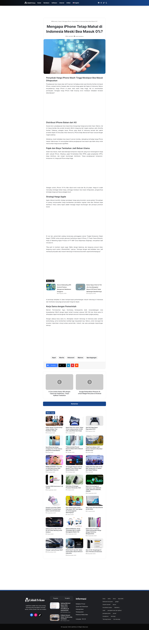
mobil (104, 610)
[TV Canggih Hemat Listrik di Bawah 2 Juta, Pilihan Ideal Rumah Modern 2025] (74, 460)
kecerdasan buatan (107, 607)
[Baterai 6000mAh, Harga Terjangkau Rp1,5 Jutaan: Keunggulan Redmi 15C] (74, 522)
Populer (55, 598)
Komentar (74, 404)
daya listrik (120, 598)
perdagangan (92, 357)
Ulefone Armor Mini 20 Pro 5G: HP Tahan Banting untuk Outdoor (54, 530)
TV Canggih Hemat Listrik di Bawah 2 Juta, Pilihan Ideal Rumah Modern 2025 (74, 468)
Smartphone (105, 616)
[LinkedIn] (68, 365)
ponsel (114, 613)
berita (62, 357)
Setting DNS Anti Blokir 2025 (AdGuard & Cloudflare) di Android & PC (65, 606)
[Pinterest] (72, 365)
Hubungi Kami (79, 609)
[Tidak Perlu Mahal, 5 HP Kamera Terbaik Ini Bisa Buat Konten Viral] (94, 440)
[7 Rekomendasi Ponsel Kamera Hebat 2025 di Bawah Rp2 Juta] (74, 440)
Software (54, 3)
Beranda (55, 21)
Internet (61, 3)
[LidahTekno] (30, 3)
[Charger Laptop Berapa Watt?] (54, 543)
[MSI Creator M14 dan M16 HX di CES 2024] (94, 501)
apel (54, 357)
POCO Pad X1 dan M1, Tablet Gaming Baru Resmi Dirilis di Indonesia (74, 551)
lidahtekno (116, 607)
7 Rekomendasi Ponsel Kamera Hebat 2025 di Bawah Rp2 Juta (74, 448)
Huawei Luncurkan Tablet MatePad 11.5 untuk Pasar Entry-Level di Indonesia (53, 509)
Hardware (46, 3)
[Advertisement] (74, 11)
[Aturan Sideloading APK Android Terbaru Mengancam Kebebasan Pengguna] (51, 287)
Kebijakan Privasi (80, 604)
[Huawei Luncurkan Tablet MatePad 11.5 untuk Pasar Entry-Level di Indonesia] (54, 501)
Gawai (39, 3)
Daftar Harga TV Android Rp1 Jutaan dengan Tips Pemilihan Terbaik (54, 429)
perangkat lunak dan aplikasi (114, 610)
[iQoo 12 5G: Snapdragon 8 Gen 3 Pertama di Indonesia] (94, 543)
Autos (104, 598)
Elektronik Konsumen (108, 601)
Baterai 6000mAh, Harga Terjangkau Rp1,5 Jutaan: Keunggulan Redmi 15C (73, 530)
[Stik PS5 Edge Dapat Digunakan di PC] (94, 421)
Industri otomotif (106, 604)
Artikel (68, 3)
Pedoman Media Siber (82, 614)
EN (83, 619)
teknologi (113, 616)
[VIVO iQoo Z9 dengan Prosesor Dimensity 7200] (74, 479)
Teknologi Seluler (107, 619)
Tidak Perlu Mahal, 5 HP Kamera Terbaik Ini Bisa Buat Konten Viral (94, 448)
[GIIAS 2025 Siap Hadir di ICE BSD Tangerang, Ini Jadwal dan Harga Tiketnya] (94, 460)
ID (85, 619)
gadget (117, 601)
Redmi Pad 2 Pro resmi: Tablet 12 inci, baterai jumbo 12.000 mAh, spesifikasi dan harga (74, 429)
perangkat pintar (107, 613)
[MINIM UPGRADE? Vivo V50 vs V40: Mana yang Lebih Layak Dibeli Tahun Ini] (54, 460)
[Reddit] (76, 365)
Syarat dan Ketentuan (82, 606)
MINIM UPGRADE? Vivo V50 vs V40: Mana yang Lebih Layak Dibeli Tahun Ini (54, 468)
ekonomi (71, 357)
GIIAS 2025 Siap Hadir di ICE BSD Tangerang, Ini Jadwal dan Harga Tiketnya (94, 468)
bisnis (114, 598)
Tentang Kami (79, 612)
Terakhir (67, 598)
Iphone (81, 357)
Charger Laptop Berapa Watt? (54, 550)
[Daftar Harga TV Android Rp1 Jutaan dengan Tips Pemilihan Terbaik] (54, 421)
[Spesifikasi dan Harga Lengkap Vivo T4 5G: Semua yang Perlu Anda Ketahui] (54, 440)
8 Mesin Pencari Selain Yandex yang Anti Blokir (66, 617)
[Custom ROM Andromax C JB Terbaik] (54, 480)
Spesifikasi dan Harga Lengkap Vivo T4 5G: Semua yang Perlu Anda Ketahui (54, 448)
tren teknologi (116, 619)
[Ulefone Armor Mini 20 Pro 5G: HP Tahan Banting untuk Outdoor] (54, 522)
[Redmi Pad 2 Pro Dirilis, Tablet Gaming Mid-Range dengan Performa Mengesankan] (94, 522)
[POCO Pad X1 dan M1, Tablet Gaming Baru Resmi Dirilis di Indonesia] (74, 543)
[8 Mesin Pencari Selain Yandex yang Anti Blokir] (54, 617)
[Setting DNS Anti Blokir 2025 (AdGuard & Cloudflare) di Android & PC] (54, 605)
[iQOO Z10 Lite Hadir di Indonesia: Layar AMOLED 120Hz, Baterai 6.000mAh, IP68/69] (94, 480)
